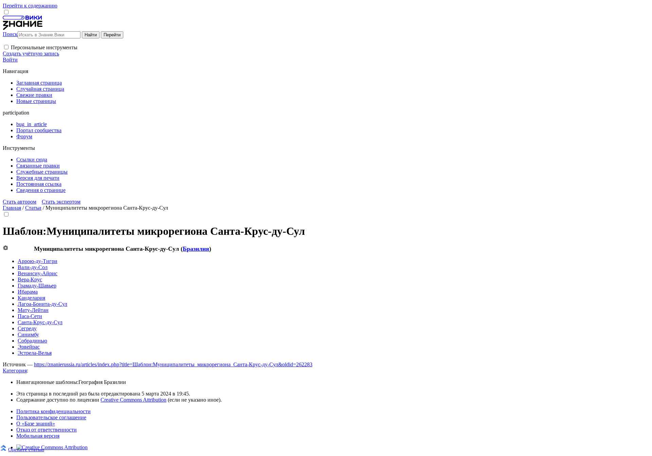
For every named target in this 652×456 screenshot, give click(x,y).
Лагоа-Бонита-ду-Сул (42, 304)
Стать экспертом (61, 202)
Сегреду (27, 328)
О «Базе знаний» (35, 423)
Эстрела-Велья (35, 353)
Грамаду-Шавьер (37, 285)
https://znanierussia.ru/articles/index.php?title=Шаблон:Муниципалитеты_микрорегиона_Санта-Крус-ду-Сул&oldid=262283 (173, 364)
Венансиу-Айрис (37, 273)
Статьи (33, 208)
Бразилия (196, 248)
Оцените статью (26, 449)
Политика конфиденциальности (53, 411)
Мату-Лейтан (33, 310)
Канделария (31, 298)
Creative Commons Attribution (133, 400)
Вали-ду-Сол (33, 267)
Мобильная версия (37, 436)
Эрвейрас (29, 347)
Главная (12, 208)
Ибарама (28, 292)
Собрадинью (32, 341)
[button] (6, 47)
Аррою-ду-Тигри (37, 261)
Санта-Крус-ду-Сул (40, 322)
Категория (15, 370)
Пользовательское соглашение (51, 417)
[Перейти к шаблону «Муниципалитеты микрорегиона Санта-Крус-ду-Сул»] (5, 248)
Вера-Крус (30, 279)
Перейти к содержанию (30, 5)
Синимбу (28, 334)
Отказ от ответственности (46, 430)
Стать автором (19, 202)
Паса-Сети (30, 316)
